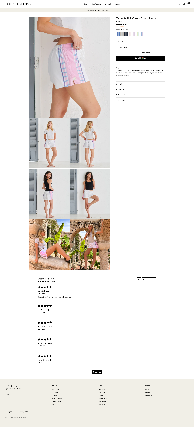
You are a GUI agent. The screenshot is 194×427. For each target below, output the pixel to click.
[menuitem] (86, 4)
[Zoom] (106, 21)
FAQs (147, 390)
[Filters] (139, 279)
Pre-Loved (107, 4)
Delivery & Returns (123, 95)
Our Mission (117, 4)
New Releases (96, 4)
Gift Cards (102, 404)
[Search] (184, 4)
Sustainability (103, 401)
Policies (101, 396)
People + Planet (57, 398)
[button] (121, 25)
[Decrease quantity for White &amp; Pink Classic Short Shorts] (117, 52)
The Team (102, 390)
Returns (147, 393)
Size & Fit (119, 84)
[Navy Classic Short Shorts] (126, 34)
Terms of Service (57, 401)
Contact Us (148, 396)
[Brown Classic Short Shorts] (122, 34)
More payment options (140, 63)
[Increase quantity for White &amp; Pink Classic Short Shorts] (123, 52)
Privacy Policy (103, 398)
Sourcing (54, 396)
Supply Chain (121, 100)
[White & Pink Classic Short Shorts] (134, 34)
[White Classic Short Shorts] (142, 34)
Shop (85, 4)
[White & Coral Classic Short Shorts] (130, 34)
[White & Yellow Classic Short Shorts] (138, 34)
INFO (100, 386)
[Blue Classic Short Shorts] (118, 34)
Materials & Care (122, 89)
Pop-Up (54, 404)
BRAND (54, 386)
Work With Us (103, 393)
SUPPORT (149, 386)
